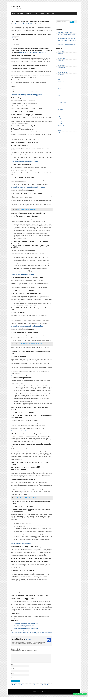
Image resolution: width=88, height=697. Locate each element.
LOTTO (59, 116)
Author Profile (28, 639)
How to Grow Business (62, 102)
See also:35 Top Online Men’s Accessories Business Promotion (29, 242)
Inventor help (60, 109)
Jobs (58, 111)
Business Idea (28, 13)
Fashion (59, 88)
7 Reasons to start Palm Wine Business (23, 626)
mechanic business (21, 543)
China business (61, 74)
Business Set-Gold (61, 67)
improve (17, 375)
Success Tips (60, 128)
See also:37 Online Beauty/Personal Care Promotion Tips (28, 213)
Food (59, 93)
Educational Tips (61, 81)
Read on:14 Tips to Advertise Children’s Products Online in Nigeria (31, 558)
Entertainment (60, 83)
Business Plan (20, 13)
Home (13, 13)
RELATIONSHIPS (61, 125)
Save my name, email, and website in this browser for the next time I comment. (27, 678)
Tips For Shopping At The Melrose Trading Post (66, 38)
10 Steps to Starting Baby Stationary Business (66, 44)
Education (59, 79)
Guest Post (42, 13)
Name (12, 664)
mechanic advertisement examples (23, 633)
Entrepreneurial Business (62, 86)
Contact (53, 13)
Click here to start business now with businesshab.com (32, 52)
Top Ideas (59, 130)
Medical (59, 118)
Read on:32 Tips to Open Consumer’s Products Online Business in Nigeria (31, 445)
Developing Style (61, 76)
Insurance (59, 104)
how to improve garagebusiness (35, 630)
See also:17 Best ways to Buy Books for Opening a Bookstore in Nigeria (29, 408)
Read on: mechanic (22, 274)
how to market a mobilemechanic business (32, 632)
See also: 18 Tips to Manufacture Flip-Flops (24, 126)
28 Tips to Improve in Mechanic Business (30, 21)
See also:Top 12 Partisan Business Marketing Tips (26, 142)
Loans (59, 114)
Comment (13, 652)
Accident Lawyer (61, 51)
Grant (59, 97)
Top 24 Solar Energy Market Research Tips (24, 625)
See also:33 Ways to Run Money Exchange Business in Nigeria (29, 595)
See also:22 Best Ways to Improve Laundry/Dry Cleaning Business (31, 35)
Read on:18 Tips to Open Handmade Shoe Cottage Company (29, 66)
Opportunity (60, 123)
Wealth (59, 132)
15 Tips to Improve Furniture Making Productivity (43, 684)
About (48, 13)
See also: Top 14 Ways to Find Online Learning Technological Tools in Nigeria (31, 502)
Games (59, 95)
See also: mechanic (24, 162)
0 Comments (44, 23)
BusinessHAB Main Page (62, 72)
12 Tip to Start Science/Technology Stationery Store (26, 623)
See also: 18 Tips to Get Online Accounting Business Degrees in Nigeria (30, 463)
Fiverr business (60, 90)
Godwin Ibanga (31, 23)
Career (35, 13)
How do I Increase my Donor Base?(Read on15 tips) (26, 628)
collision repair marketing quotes (21, 630)
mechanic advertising (35, 633)
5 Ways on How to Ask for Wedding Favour (65, 32)
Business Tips (60, 69)
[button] (80, 694)
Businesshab (16, 6)
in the (28, 187)
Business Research (23, 23)
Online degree (60, 121)
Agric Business (60, 53)
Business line (60, 60)
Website (12, 673)
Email (12, 668)
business (27, 326)
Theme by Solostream (50, 691)
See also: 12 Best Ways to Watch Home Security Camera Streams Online (30, 309)
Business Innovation (61, 58)
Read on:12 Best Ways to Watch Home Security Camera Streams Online (30, 352)
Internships (60, 107)
